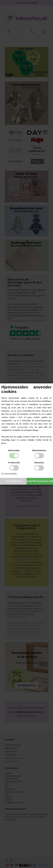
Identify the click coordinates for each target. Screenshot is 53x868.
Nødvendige (14, 450)
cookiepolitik (22, 427)
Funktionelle (14, 462)
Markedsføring (39, 450)
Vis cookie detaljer (9, 473)
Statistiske (39, 462)
